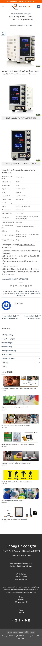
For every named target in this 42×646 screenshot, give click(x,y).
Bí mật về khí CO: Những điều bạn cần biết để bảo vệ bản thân (17, 481)
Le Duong (29, 25)
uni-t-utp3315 (21, 295)
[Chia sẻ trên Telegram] (31, 286)
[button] (3, 6)
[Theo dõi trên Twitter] (23, 620)
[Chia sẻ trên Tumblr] (28, 286)
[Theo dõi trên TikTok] (19, 620)
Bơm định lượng (7, 335)
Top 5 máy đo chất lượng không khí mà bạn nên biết (14, 519)
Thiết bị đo (27, 14)
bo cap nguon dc (22, 293)
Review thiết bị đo (17, 14)
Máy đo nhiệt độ (7, 354)
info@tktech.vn (21, 574)
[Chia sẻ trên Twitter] (16, 286)
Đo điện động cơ (7, 343)
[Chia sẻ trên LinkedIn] (26, 286)
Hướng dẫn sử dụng (9, 350)
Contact (21, 612)
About (21, 610)
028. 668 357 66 (21, 579)
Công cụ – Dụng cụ (8, 339)
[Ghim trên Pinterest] (21, 286)
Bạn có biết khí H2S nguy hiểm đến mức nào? (12, 500)
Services (21, 599)
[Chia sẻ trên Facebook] (13, 286)
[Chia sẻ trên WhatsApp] (11, 286)
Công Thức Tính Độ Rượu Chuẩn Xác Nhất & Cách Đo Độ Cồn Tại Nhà (19, 388)
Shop (21, 597)
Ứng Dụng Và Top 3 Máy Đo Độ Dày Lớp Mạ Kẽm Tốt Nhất (16, 463)
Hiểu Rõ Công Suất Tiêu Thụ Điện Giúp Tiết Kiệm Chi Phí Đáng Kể (18, 444)
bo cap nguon (13, 293)
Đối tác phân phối (21, 602)
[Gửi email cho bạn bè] (18, 286)
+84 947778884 (21, 576)
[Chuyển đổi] (39, 358)
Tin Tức (4, 366)
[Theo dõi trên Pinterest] (26, 620)
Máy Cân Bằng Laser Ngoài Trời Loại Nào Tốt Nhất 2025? (16, 425)
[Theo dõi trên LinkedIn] (29, 620)
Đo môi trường (7, 347)
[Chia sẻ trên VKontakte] (23, 286)
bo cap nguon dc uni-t (34, 293)
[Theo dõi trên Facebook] (13, 620)
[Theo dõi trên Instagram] (16, 620)
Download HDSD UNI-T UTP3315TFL (15, 279)
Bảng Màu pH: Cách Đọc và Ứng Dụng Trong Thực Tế (15, 407)
